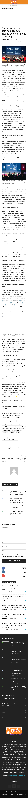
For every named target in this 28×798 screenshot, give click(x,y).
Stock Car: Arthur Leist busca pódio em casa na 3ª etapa (7, 459)
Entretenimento (15, 419)
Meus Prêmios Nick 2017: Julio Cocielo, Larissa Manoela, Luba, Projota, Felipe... (18, 672)
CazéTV (21, 413)
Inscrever (24, 576)
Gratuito (19, 421)
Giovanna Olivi (5, 629)
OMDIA (11, 428)
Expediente (11, 791)
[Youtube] (18, 786)
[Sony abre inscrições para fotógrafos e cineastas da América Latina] (5, 644)
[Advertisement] (14, 18)
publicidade (21, 428)
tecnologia (4, 437)
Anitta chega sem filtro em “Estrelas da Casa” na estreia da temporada (18, 492)
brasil (7, 413)
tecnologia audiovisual (13, 437)
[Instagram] (14, 786)
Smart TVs (4, 436)
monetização (5, 428)
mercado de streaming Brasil (18, 426)
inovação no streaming (19, 422)
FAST (15, 421)
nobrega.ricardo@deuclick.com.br (16, 775)
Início (3, 5)
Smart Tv (23, 434)
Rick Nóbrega (5, 591)
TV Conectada (15, 439)
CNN (3, 415)
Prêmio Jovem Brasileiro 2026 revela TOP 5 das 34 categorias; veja (18, 651)
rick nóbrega (12, 432)
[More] (19, 42)
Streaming (10, 436)
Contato (24, 791)
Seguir (24, 572)
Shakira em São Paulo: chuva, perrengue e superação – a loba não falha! (13, 587)
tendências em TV (6, 439)
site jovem (17, 434)
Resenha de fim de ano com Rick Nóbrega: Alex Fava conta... (18, 680)
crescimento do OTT (6, 417)
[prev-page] (12, 519)
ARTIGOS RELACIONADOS (9, 484)
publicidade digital (6, 430)
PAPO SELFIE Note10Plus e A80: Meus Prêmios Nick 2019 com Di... (18, 688)
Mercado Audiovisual (17, 424)
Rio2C (17, 432)
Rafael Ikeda (6, 39)
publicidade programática (17, 430)
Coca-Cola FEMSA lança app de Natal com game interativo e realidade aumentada (14, 625)
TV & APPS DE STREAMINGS (11, 5)
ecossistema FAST (6, 419)
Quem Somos (18, 791)
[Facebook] (9, 786)
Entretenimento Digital (7, 421)
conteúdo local (18, 415)
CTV (14, 417)
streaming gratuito (19, 436)
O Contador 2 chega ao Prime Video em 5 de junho (20, 459)
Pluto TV (16, 428)
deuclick (18, 417)
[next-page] (15, 519)
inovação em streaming (7, 422)
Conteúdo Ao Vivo (9, 415)
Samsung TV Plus (6, 434)
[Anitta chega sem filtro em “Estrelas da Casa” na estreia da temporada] (5, 493)
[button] (2, 2)
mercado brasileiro (6, 426)
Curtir (24, 568)
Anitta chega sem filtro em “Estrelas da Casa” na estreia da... (18, 659)
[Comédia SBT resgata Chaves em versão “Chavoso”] (5, 513)
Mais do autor (7, 487)
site (12, 434)
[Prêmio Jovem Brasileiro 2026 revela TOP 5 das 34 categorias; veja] (5, 652)
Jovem (9, 424)
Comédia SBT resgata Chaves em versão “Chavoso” (16, 513)
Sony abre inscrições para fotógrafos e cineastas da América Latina (17, 644)
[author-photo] (14, 474)
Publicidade (4, 791)
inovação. (4, 424)
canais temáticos (14, 413)
